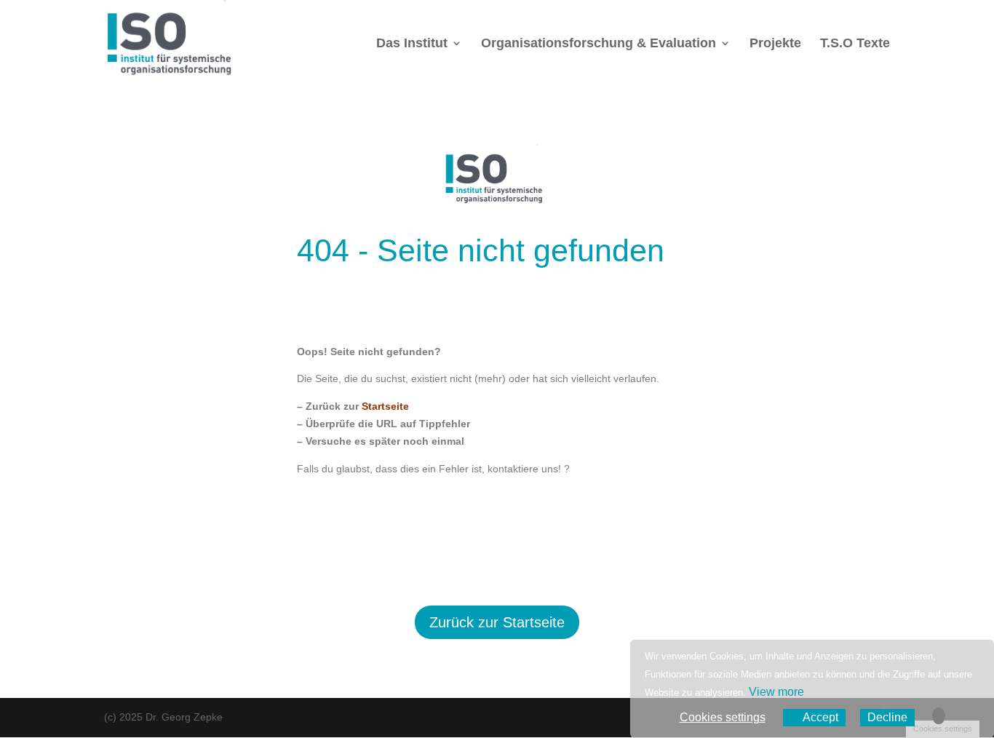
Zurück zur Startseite (497, 622)
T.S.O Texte (855, 44)
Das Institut (412, 44)
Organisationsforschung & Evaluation (598, 44)
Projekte (775, 44)
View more (776, 692)
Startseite (385, 406)
